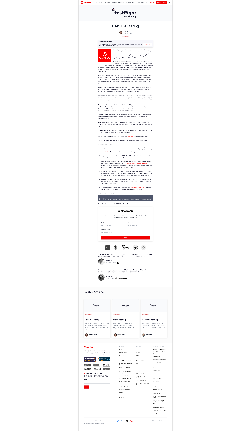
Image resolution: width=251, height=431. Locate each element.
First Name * (104, 223)
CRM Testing (126, 36)
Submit (125, 237)
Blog (137, 363)
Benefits (121, 358)
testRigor (131, 136)
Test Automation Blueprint (159, 410)
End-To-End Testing (158, 373)
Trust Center (86, 425)
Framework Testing (158, 375)
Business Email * (105, 229)
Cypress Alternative (124, 389)
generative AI (104, 152)
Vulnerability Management (142, 373)
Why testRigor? (99, 2)
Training (155, 413)
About (137, 349)
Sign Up (152, 2)
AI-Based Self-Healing (125, 378)
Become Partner (140, 360)
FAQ (154, 354)
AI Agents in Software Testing (125, 372)
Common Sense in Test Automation (159, 390)
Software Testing (157, 370)
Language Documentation (159, 359)
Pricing (121, 349)
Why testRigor (123, 352)
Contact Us (139, 358)
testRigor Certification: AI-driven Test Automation (159, 350)
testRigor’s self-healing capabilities (137, 163)
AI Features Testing (124, 375)
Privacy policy (98, 420)
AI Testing (107, 2)
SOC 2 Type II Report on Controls (142, 384)
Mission (138, 352)
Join (86, 387)
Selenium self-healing (158, 386)
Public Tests (122, 397)
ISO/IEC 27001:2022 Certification (141, 377)
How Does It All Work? (125, 381)
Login (147, 2)
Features (114, 2)
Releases (155, 364)
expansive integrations (137, 187)
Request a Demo (161, 2)
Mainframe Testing (157, 378)
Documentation (157, 356)
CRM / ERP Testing (130, 2)
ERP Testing (156, 381)
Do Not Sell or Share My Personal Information (94, 423)
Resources (121, 2)
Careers (138, 355)
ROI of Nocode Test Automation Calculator (158, 406)
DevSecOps (139, 371)
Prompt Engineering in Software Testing (125, 368)
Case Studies (140, 2)
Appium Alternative (124, 386)
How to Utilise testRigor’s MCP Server (159, 397)
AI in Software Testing (125, 360)
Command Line (156, 393)
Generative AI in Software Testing (126, 364)
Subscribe (147, 44)
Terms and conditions (88, 420)
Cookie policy (107, 420)
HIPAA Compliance (141, 380)
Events (154, 367)
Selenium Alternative (124, 384)
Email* (85, 379)
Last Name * (129, 223)
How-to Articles (157, 362)
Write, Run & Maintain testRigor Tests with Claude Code (160, 402)
